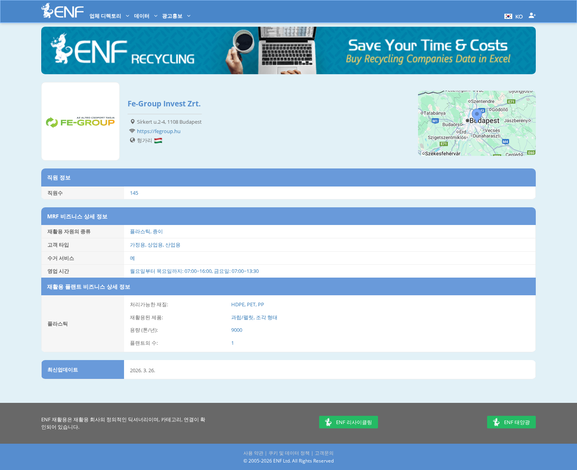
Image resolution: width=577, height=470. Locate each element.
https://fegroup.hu (159, 131)
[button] (512, 16)
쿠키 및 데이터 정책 (289, 453)
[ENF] (62, 10)
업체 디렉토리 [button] (105, 16)
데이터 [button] (142, 16)
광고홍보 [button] (173, 16)
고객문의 (324, 453)
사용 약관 (253, 453)
